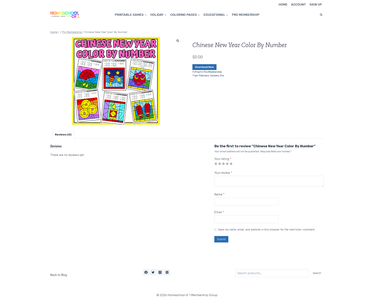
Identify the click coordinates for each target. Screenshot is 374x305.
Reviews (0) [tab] (63, 134)
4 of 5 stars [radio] (227, 163)
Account (298, 4)
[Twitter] (153, 272)
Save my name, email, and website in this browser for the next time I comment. (266, 229)
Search (317, 273)
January (214, 75)
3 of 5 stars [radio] (223, 163)
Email (219, 212)
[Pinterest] (167, 272)
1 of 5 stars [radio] (215, 163)
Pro (222, 75)
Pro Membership (245, 15)
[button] (177, 40)
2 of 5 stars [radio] (219, 163)
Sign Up (316, 4)
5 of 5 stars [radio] (231, 163)
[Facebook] (146, 272)
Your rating (222, 159)
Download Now (204, 67)
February (204, 75)
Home (283, 4)
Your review (223, 172)
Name (219, 194)
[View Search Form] (321, 14)
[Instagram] (160, 272)
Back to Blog (58, 275)
